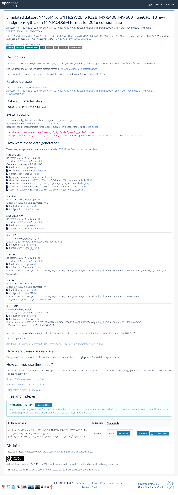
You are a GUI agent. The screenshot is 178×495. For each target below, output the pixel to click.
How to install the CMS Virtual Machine (25, 384)
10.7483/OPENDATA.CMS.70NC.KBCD (73, 38)
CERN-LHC (63, 47)
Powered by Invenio (148, 483)
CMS (42, 47)
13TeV (49, 47)
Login (150, 4)
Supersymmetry (32, 47)
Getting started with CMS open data (24, 389)
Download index (161, 433)
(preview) (31, 167)
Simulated (19, 47)
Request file (123, 433)
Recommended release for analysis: (24, 123)
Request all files (43, 405)
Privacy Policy (99, 483)
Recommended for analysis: (25, 120)
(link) (44, 170)
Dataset (10, 47)
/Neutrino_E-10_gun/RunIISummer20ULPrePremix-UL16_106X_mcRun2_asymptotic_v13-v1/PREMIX (55, 343)
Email (94, 487)
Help (111, 483)
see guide (92, 126)
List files (144, 433)
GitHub (119, 483)
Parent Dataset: (75, 47)
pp (55, 47)
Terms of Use (83, 483)
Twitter (85, 487)
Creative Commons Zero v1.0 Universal (66, 451)
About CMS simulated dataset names (79, 68)
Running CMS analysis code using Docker (26, 379)
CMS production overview (78, 149)
